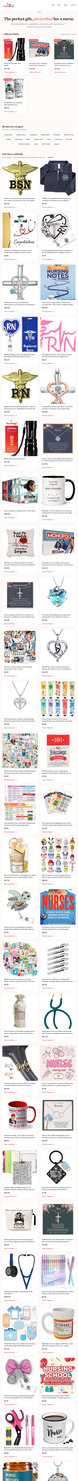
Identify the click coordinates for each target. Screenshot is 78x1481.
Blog (59, 5)
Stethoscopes (21, 135)
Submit (73, 5)
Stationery (58, 139)
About (66, 5)
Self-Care (69, 139)
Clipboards (18, 139)
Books (28, 139)
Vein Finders (46, 144)
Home (49, 139)
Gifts (53, 5)
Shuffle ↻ (51, 157)
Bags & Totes (38, 139)
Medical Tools (69, 135)
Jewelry (8, 139)
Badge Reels (45, 135)
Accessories (8, 135)
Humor (36, 144)
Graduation (33, 135)
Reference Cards (24, 144)
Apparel (56, 144)
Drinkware (57, 135)
